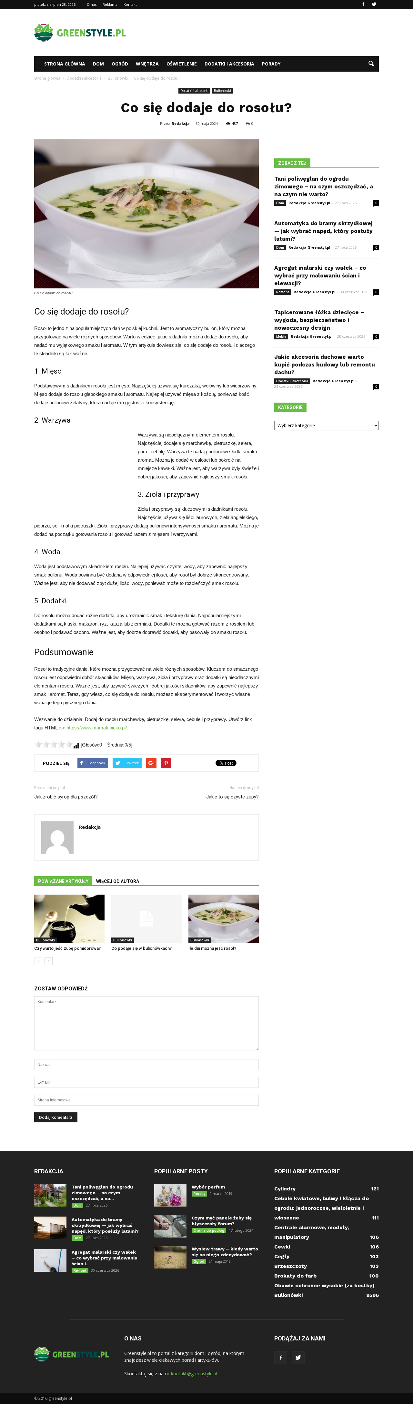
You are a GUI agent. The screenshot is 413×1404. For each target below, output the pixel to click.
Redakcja (181, 123)
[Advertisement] (261, 32)
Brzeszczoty (290, 1266)
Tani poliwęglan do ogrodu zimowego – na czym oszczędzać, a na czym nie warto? (323, 186)
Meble (281, 336)
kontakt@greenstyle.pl (194, 1373)
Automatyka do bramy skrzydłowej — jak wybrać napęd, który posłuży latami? (323, 231)
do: (62, 727)
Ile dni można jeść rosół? (212, 948)
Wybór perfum (208, 1186)
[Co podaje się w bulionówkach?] (146, 919)
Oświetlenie (181, 64)
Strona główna (64, 64)
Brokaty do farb (295, 1276)
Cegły (281, 1256)
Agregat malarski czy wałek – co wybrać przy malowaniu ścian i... (104, 1257)
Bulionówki (222, 90)
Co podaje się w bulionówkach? (141, 948)
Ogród (120, 64)
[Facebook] (363, 4)
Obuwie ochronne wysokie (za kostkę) (324, 1285)
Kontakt (130, 4)
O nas (91, 4)
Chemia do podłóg (209, 1230)
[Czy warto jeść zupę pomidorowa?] (69, 919)
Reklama (110, 4)
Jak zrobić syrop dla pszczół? (66, 797)
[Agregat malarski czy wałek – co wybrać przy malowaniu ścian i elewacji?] (50, 1260)
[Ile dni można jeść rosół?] (223, 919)
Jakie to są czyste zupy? (232, 797)
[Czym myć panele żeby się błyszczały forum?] (170, 1226)
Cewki (282, 1247)
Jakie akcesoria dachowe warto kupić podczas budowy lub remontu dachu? (324, 365)
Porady (271, 64)
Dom (98, 64)
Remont (282, 292)
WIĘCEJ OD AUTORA (117, 881)
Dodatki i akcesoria (229, 64)
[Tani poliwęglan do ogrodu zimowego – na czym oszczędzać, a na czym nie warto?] (50, 1195)
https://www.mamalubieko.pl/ (96, 727)
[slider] (53, 744)
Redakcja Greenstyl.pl (309, 202)
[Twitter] (374, 4)
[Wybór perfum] (170, 1195)
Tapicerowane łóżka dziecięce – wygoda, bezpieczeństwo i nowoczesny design (319, 320)
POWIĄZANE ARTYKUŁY (63, 881)
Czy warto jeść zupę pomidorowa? (67, 948)
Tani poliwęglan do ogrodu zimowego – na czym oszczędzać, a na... (102, 1192)
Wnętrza (147, 64)
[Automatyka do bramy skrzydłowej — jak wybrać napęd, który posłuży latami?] (50, 1228)
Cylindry (285, 1189)
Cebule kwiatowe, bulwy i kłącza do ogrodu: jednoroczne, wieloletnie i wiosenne (321, 1208)
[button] (371, 64)
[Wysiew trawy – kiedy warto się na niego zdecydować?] (170, 1257)
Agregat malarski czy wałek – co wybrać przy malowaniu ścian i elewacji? (320, 275)
